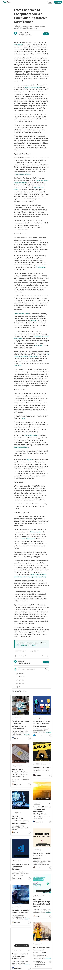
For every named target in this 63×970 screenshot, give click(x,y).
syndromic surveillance (22, 174)
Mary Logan (17, 922)
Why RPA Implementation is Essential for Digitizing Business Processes (20, 819)
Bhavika (16, 738)
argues (29, 459)
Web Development (39, 895)
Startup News (17, 784)
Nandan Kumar (39, 868)
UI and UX (37, 850)
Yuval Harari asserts (28, 539)
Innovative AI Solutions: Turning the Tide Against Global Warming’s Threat (41, 810)
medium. (33, 645)
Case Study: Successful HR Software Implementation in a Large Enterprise (20, 725)
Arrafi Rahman (39, 822)
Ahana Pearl (38, 735)
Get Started (58, 2)
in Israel (33, 320)
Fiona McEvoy (21, 645)
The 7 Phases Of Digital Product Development (20, 911)
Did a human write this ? (42, 767)
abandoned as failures (21, 447)
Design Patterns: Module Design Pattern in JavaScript (42, 856)
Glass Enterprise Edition (33, 87)
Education (37, 803)
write (23, 418)
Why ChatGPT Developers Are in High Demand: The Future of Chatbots (41, 903)
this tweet (38, 345)
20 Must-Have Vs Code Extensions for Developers (20, 867)
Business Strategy (17, 766)
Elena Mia (16, 833)
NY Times (18, 365)
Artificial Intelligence (39, 763)
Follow (45, 33)
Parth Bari (37, 916)
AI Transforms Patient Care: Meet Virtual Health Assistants (20, 956)
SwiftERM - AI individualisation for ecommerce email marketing (40, 964)
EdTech (38, 651)
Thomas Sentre (18, 878)
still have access (35, 532)
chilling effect (18, 44)
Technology (30, 651)
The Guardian (40, 267)
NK (31, 435)
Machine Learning (20, 651)
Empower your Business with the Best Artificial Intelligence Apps (42, 724)
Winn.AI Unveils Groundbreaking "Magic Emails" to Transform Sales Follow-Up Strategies (20, 773)
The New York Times (21, 314)
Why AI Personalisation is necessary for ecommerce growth (41, 950)
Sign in (50, 2)
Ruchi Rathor (38, 775)
